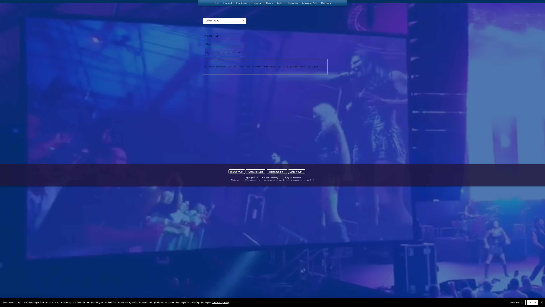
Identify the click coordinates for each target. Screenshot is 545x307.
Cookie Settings (516, 302)
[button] (242, 3)
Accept (533, 302)
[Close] (541, 302)
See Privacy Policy (220, 302)
